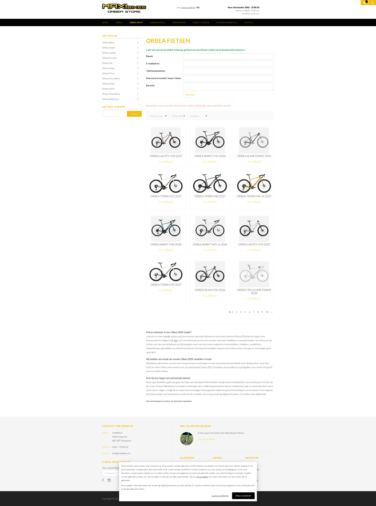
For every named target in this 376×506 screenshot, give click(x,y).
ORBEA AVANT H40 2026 (166, 244)
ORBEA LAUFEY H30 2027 (166, 156)
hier (176, 340)
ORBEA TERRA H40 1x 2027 (254, 196)
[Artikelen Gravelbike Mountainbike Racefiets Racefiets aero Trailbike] (198, 116)
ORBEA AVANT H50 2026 (210, 156)
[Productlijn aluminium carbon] (178, 116)
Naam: (149, 56)
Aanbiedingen (157, 22)
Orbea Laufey (109, 52)
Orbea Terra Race (111, 93)
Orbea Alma (108, 42)
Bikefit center (201, 22)
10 (267, 312)
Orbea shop (136, 22)
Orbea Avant (108, 47)
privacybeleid (202, 476)
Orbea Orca (108, 73)
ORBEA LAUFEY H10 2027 (254, 244)
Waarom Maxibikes (226, 22)
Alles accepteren (243, 495)
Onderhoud (179, 22)
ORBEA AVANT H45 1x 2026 (210, 244)
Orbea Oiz (107, 63)
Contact (249, 22)
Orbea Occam (109, 57)
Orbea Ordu (108, 83)
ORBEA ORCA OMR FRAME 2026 (254, 291)
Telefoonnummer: (156, 70)
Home (105, 22)
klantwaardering (188, 7)
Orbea (118, 22)
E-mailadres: (153, 63)
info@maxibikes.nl (121, 453)
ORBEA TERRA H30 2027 (166, 284)
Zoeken (134, 113)
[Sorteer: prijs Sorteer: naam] (158, 116)
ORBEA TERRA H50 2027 (166, 196)
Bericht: (150, 85)
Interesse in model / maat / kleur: (164, 78)
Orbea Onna (108, 68)
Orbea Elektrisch (110, 99)
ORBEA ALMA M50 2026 (210, 290)
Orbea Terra (108, 88)
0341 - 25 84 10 (120, 446)
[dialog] (188, 481)
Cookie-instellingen (220, 495)
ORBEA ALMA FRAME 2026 (254, 156)
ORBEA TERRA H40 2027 (210, 196)
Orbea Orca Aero (111, 78)
